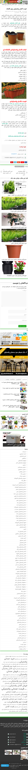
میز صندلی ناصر (22, 635)
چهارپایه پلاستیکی (22, 460)
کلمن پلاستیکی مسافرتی (20, 534)
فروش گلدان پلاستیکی (18, 685)
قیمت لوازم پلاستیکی (9, 697)
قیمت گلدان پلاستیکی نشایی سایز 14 (18, 211)
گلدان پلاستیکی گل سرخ (20, 551)
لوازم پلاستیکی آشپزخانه (21, 573)
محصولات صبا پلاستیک (21, 587)
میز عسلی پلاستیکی (22, 638)
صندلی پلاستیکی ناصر (21, 520)
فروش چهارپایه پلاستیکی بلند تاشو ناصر (20, 172)
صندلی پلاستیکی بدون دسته (20, 494)
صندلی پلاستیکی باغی (21, 491)
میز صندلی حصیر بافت (21, 629)
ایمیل (25, 314)
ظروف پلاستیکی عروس (21, 525)
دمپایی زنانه (23, 474)
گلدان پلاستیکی (21, 4)
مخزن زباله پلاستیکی (21, 593)
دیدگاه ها (13, 379)
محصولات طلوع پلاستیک (20, 589)
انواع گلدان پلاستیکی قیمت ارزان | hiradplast (16, 275)
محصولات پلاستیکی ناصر (20, 582)
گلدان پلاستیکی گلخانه (9, 11)
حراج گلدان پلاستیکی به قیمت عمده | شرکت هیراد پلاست (14, 259)
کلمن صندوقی (23, 540)
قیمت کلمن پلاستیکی (18, 707)
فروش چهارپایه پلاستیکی (20, 683)
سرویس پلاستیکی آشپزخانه (20, 478)
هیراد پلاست (23, 644)
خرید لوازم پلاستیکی (16, 664)
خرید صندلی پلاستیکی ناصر (13, 662)
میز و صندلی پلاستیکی (21, 640)
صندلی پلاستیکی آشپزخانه (20, 487)
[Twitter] (17, 763)
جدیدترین (24, 379)
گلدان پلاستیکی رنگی (21, 549)
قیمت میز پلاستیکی (18, 701)
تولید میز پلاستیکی (18, 659)
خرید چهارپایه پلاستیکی (21, 669)
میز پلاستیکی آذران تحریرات (20, 598)
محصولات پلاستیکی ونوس (20, 584)
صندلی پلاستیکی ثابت (21, 505)
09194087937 (14, 154)
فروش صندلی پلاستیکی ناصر (14, 674)
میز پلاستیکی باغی (22, 602)
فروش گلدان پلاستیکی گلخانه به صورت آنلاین (10, 400)
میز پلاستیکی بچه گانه (21, 604)
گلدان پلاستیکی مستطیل (20, 560)
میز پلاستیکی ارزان (5, 709)
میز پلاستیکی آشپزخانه (21, 600)
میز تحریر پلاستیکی (22, 615)
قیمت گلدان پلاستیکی (19, 166)
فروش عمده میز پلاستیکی (7, 677)
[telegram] (9, 763)
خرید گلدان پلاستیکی (9, 669)
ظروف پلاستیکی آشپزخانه (20, 522)
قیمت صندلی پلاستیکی (13, 689)
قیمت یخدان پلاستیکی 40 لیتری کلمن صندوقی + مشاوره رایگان (11, 406)
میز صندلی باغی (22, 618)
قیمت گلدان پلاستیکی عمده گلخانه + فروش (17, 195)
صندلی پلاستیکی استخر (21, 489)
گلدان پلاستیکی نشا (21, 567)
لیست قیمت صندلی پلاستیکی (14, 709)
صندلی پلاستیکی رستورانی (20, 511)
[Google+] (19, 763)
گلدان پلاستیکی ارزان (13, 711)
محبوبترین (18, 379)
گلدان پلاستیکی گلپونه (21, 553)
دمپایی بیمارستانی (22, 467)
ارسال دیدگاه (23, 12)
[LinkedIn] (14, 763)
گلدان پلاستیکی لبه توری (20, 558)
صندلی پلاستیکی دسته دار (20, 509)
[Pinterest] (15, 763)
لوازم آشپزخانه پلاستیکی (21, 569)
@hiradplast (12, 742)
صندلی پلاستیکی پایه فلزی (20, 498)
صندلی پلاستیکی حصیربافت (20, 507)
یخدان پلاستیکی (22, 647)
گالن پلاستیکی (23, 542)
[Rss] (20, 763)
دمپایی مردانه (23, 476)
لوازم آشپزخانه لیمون (21, 571)
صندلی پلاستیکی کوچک (21, 516)
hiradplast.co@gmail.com (15, 744)
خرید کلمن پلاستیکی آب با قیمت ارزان (7, 171)
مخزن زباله (23, 591)
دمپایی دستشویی (22, 469)
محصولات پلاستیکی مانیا (20, 580)
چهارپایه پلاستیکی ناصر (21, 463)
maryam (23, 11)
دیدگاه (24, 290)
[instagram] (11, 763)
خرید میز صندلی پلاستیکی (22, 666)
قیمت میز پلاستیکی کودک (13, 704)
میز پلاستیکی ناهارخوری (21, 613)
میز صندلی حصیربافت (21, 631)
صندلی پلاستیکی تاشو (21, 500)
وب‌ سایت (24, 320)
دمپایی (24, 465)
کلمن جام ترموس (22, 536)
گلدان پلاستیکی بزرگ (21, 547)
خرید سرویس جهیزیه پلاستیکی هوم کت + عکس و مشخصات (10, 383)
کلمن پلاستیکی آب (22, 531)
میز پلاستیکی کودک (21, 609)
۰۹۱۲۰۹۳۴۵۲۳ (12, 737)
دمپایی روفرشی (22, 471)
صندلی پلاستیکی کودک (21, 518)
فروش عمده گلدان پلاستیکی (22, 678)
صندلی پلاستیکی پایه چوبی (20, 496)
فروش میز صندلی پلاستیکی (9, 679)
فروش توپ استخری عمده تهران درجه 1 (11, 388)
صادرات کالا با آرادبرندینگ (14, 768)
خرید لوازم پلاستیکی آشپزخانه (7, 664)
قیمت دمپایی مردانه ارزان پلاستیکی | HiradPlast (11, 394)
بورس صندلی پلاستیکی (23, 656)
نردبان (24, 642)
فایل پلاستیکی (23, 527)
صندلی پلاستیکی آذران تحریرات (19, 485)
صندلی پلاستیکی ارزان (22, 671)
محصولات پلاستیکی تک (21, 578)
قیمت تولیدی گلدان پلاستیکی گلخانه (18, 227)
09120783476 (13, 734)
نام (25, 309)
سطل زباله (23, 480)
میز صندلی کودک (22, 633)
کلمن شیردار (23, 538)
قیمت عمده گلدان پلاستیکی (19, 696)
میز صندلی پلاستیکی (21, 622)
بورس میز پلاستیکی (15, 656)
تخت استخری (23, 454)
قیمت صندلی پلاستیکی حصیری (21, 692)
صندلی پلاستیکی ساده (21, 514)
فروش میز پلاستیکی (19, 681)
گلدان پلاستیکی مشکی (21, 562)
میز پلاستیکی (23, 596)
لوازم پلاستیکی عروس (21, 576)
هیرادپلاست (12, 766)
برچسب (7, 379)
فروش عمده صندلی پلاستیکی (17, 677)
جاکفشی (24, 458)
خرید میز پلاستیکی (9, 666)
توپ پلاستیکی (23, 456)
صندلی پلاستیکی (22, 483)
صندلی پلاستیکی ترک (21, 502)
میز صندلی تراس (22, 627)
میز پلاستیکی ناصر (22, 611)
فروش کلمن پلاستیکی (10, 683)
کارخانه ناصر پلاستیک (23, 711)
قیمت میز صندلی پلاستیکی (12, 699)
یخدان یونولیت (22, 649)
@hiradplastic (13, 740)
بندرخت (24, 452)
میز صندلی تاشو (22, 624)
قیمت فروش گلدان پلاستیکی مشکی (18, 243)
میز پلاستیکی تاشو (22, 607)
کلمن (25, 529)
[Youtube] (13, 763)
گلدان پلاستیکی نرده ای (21, 565)
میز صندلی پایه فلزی (21, 620)
